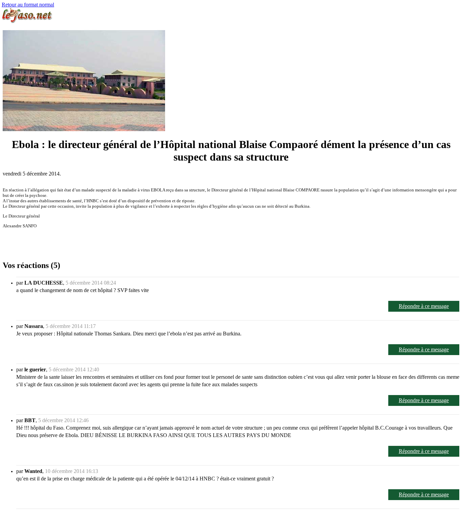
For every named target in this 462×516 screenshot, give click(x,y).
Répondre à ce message (424, 306)
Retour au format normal (28, 4)
